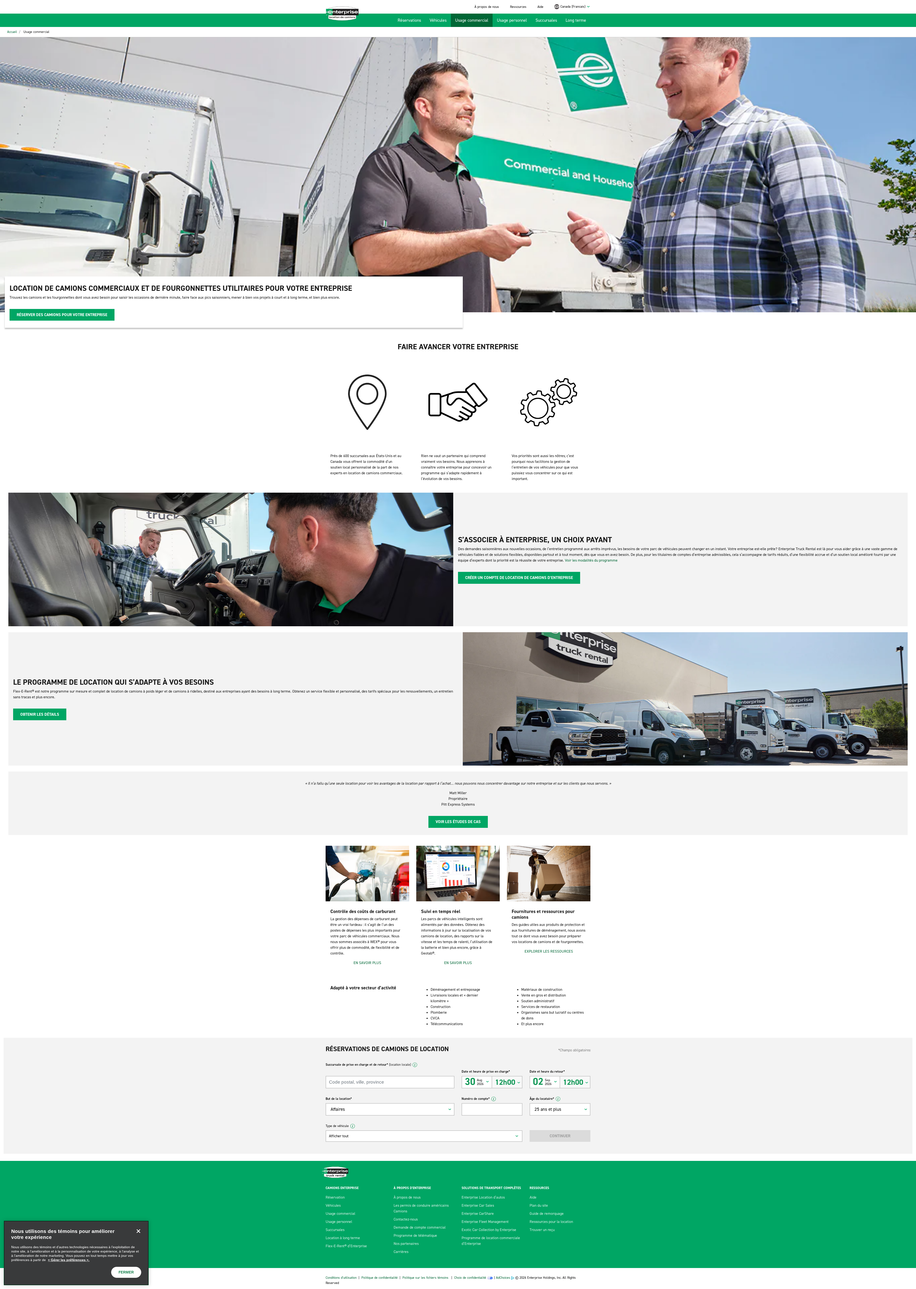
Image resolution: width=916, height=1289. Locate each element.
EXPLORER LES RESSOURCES (549, 951)
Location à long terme (343, 1237)
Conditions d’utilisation (341, 1277)
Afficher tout (339, 1135)
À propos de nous (486, 7)
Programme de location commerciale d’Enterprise (491, 1240)
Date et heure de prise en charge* (486, 1071)
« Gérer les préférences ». (68, 1260)
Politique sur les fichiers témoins (425, 1277)
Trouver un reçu (542, 1229)
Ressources (518, 7)
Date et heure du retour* (547, 1071)
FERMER (126, 1272)
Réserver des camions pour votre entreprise (62, 314)
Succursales (546, 20)
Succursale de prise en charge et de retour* (368, 1064)
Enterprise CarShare (478, 1213)
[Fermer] (138, 1231)
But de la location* (339, 1098)
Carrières (401, 1251)
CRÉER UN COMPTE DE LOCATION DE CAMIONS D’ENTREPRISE (519, 577)
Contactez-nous (406, 1219)
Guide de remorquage (547, 1213)
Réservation (335, 1197)
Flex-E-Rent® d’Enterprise (346, 1245)
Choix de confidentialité (470, 1277)
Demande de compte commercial (420, 1227)
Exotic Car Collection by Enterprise (489, 1229)
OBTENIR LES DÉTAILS (39, 714)
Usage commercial (471, 20)
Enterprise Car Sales (478, 1205)
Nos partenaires (406, 1243)
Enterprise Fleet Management (485, 1221)
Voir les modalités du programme (591, 560)
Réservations (409, 20)
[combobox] (575, 6)
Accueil (12, 32)
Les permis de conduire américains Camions (421, 1208)
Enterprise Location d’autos (483, 1197)
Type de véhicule (337, 1126)
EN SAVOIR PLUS (367, 962)
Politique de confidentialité (379, 1277)
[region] (76, 1253)
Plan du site (539, 1205)
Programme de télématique (415, 1235)
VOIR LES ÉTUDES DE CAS (458, 821)
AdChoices (503, 1277)
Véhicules (438, 20)
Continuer (560, 1135)
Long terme (576, 20)
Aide (540, 7)
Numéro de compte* (476, 1098)
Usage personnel (512, 20)
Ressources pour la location (551, 1221)
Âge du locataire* (542, 1098)
